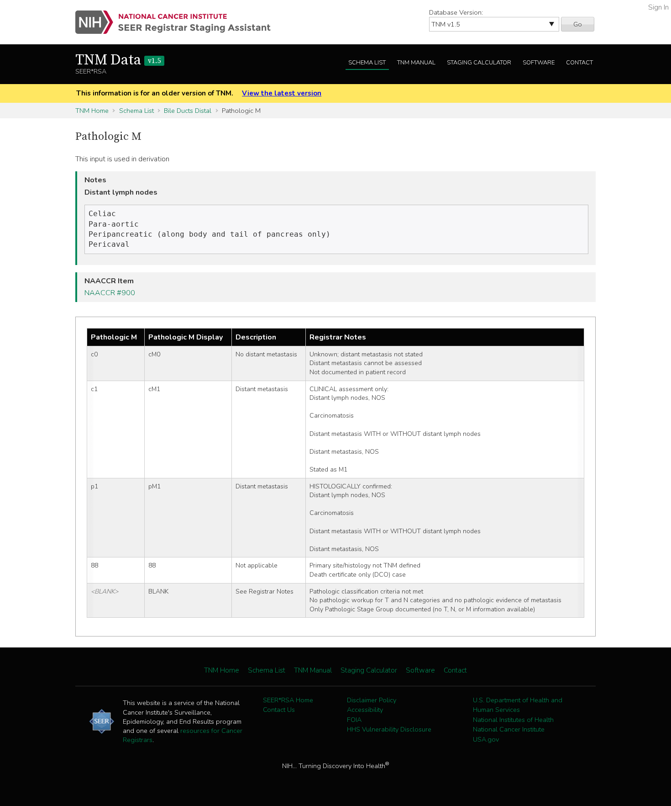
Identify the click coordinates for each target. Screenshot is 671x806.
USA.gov (486, 739)
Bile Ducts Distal (187, 110)
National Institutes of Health (513, 719)
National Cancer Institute (509, 729)
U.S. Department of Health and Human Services (517, 705)
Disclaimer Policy (371, 700)
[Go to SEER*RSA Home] (178, 22)
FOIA (354, 719)
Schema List (367, 62)
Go (577, 24)
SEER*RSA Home (288, 700)
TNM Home (92, 110)
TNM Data (118, 60)
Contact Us (279, 709)
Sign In (658, 7)
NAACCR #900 (109, 293)
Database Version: (456, 12)
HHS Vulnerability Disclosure (389, 729)
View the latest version (281, 93)
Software (539, 62)
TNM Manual (416, 62)
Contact (579, 62)
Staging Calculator (479, 62)
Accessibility (365, 709)
